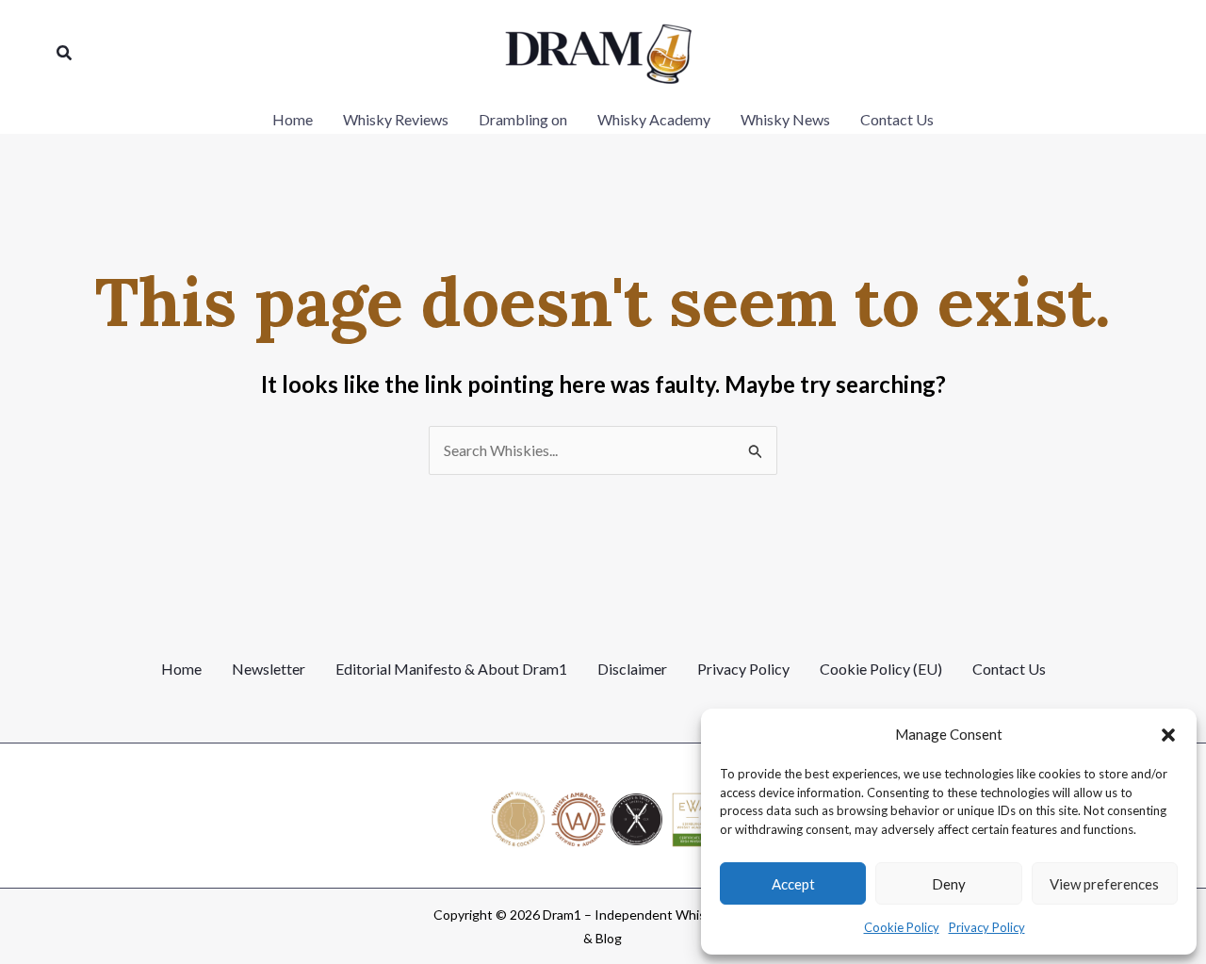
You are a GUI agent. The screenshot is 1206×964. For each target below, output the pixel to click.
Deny (949, 883)
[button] (1168, 735)
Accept (793, 883)
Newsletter (268, 669)
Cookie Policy (901, 927)
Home (181, 669)
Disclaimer (632, 669)
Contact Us (1009, 669)
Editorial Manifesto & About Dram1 (451, 669)
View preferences (1104, 883)
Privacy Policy (987, 927)
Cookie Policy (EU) (881, 669)
